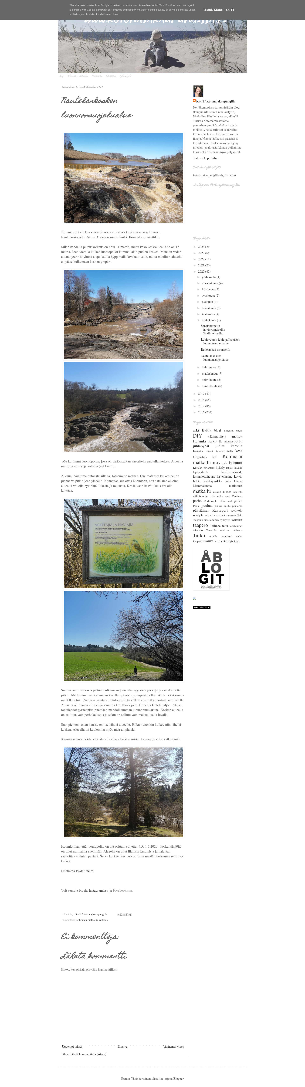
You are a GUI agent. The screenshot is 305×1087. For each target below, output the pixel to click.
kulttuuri (235, 462)
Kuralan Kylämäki (203, 467)
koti (214, 457)
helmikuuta (209, 379)
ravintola (236, 510)
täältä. (90, 870)
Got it (231, 10)
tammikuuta (210, 386)
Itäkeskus (228, 441)
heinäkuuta (209, 308)
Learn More (213, 10)
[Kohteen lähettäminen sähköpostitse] (118, 914)
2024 (201, 247)
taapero (200, 524)
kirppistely (200, 457)
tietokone (224, 530)
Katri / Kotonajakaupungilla (215, 101)
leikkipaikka (213, 480)
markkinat (235, 485)
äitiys (237, 541)
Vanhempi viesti (173, 1046)
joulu (238, 441)
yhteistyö (227, 541)
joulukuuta (209, 277)
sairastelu (231, 515)
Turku (199, 535)
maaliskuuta (210, 373)
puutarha (237, 506)
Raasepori (220, 510)
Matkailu (97, 76)
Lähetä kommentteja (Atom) (88, 1054)
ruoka (220, 514)
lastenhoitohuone (204, 476)
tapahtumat (236, 526)
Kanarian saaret (203, 451)
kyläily (220, 467)
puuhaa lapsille (223, 505)
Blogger (178, 1078)
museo (227, 491)
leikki (196, 481)
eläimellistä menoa (225, 436)
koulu (224, 463)
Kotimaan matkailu (78, 76)
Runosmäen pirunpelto (215, 349)
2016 (201, 412)
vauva (208, 540)
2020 (201, 271)
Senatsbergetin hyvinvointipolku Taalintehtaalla (213, 329)
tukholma (237, 530)
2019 (201, 393)
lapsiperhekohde (231, 472)
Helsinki (199, 441)
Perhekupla (210, 501)
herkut (212, 441)
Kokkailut (111, 76)
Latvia (238, 476)
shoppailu (198, 519)
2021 (201, 265)
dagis (239, 430)
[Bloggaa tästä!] (121, 914)
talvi (225, 525)
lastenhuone (224, 476)
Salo (239, 515)
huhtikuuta (209, 367)
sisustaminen (211, 520)
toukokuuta (209, 320)
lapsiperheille (200, 472)
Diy (62, 76)
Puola (196, 506)
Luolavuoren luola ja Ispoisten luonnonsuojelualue (220, 341)
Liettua (238, 481)
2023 (201, 253)
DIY (197, 435)
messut (217, 492)
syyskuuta (209, 295)
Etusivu (123, 1046)
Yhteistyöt (125, 76)
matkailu (202, 490)
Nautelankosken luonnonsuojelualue (215, 357)
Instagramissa (98, 890)
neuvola (237, 492)
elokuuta (208, 301)
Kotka (216, 463)
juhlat (220, 445)
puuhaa (207, 505)
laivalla (238, 467)
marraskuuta (210, 283)
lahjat (229, 467)
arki (196, 430)
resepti (198, 514)
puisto (238, 501)
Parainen (237, 496)
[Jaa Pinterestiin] (130, 914)
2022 (201, 259)
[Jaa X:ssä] (124, 914)
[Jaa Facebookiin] (127, 914)
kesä (238, 450)
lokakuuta (208, 289)
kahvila (236, 445)
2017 (201, 406)
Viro (217, 541)
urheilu (213, 536)
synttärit (236, 519)
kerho (230, 451)
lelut (228, 481)
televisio (198, 530)
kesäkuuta (209, 314)
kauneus (220, 451)
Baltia (206, 430)
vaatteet (226, 536)
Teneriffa (211, 530)
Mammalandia (202, 485)
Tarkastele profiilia (205, 158)
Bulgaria (229, 430)
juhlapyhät (201, 445)
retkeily (103, 920)
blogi (217, 430)
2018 (201, 400)
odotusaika (217, 496)
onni (227, 496)
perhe (197, 500)
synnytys (225, 520)
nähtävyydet (201, 496)
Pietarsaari (226, 501)
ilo (220, 441)
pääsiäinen (201, 510)
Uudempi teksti (72, 1046)
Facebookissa (122, 890)
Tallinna (215, 525)
